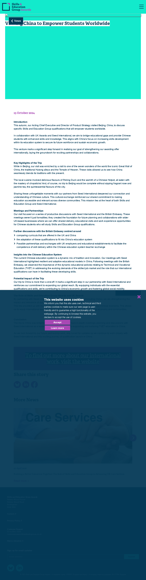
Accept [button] (57, 322)
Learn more (57, 328)
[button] (128, 293)
